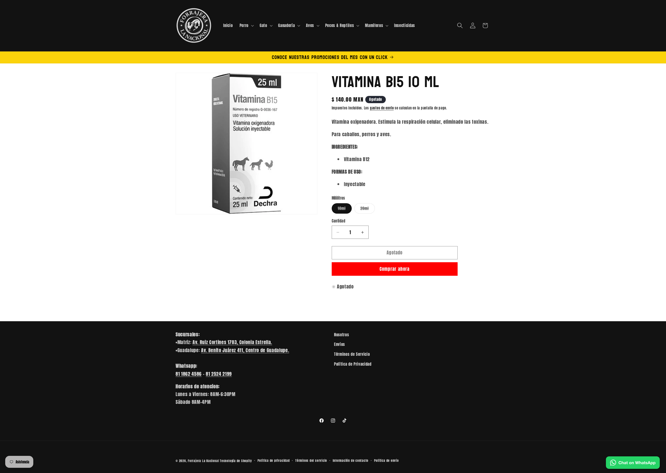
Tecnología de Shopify (236, 460)
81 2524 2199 (219, 373)
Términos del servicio (311, 460)
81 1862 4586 (189, 373)
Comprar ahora (394, 269)
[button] (246, 25)
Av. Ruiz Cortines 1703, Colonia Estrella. (232, 342)
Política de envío (386, 460)
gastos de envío (382, 107)
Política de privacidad (274, 460)
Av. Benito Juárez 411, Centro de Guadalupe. (245, 350)
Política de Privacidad (353, 364)
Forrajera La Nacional (203, 460)
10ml (345, 209)
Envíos (339, 344)
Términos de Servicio (352, 354)
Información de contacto (351, 460)
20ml (367, 209)
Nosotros (341, 335)
